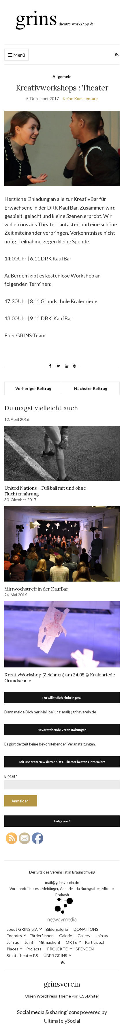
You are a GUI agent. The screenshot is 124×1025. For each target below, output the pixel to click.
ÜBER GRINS (55, 955)
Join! (29, 942)
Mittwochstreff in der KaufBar (36, 589)
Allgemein (62, 76)
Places (12, 948)
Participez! (94, 942)
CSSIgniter (89, 995)
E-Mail (10, 776)
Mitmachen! (49, 942)
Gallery (84, 935)
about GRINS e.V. (22, 929)
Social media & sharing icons (48, 1012)
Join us (102, 935)
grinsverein (62, 984)
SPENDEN (85, 948)
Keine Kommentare (80, 98)
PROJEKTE (57, 948)
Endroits (14, 935)
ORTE (71, 942)
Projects (34, 948)
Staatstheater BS (22, 955)
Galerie (65, 935)
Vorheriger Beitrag (33, 388)
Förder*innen (42, 935)
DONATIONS (86, 929)
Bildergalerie (57, 929)
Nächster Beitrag (90, 388)
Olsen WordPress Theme (48, 995)
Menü (18, 55)
